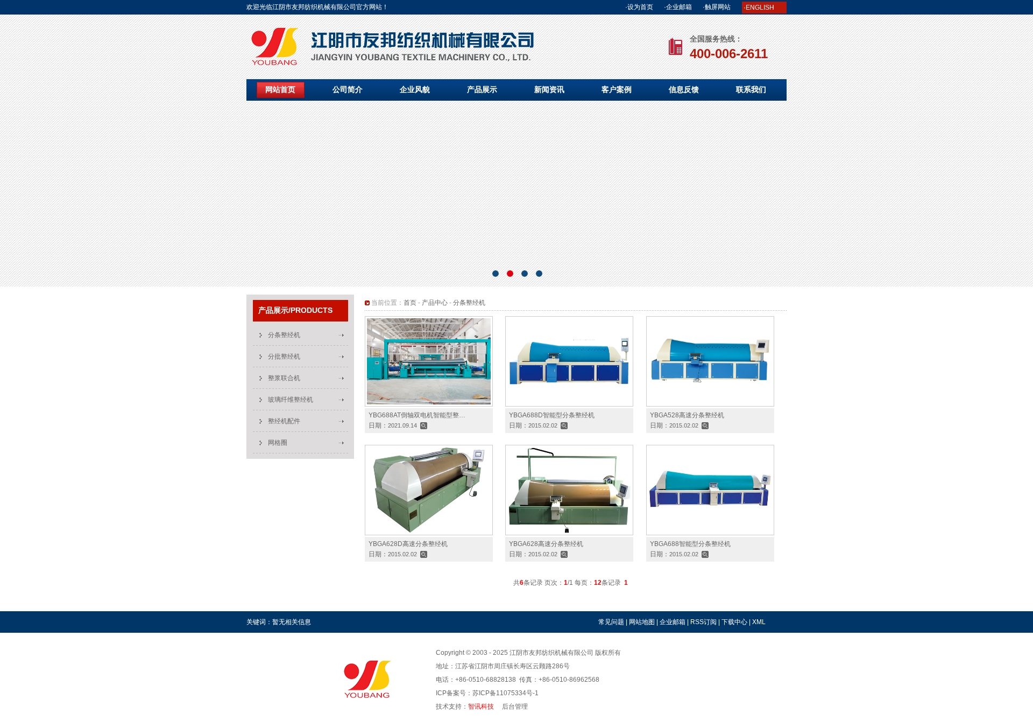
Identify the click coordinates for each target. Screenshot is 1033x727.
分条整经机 (284, 335)
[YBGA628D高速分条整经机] (429, 533)
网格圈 (277, 442)
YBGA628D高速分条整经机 (408, 544)
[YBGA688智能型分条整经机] (710, 533)
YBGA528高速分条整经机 (687, 415)
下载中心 (734, 622)
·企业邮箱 (678, 7)
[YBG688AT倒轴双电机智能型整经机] (429, 404)
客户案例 (617, 89)
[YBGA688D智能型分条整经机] (569, 404)
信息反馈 (684, 89)
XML (759, 622)
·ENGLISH (759, 7)
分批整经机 (284, 356)
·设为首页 (639, 7)
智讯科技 (481, 706)
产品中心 (435, 302)
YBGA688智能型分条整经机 (690, 544)
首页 (410, 302)
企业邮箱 (672, 622)
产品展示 (482, 89)
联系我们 (751, 89)
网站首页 (280, 89)
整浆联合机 (284, 378)
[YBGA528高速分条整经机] (710, 404)
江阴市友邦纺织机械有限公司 (551, 652)
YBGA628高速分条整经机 (516, 197)
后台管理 (515, 706)
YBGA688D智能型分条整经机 (552, 415)
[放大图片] (423, 425)
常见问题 (611, 622)
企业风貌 (415, 89)
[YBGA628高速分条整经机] (569, 533)
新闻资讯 (549, 89)
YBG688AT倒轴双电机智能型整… (417, 415)
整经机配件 (284, 421)
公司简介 (347, 89)
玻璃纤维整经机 (290, 399)
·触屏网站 (717, 7)
